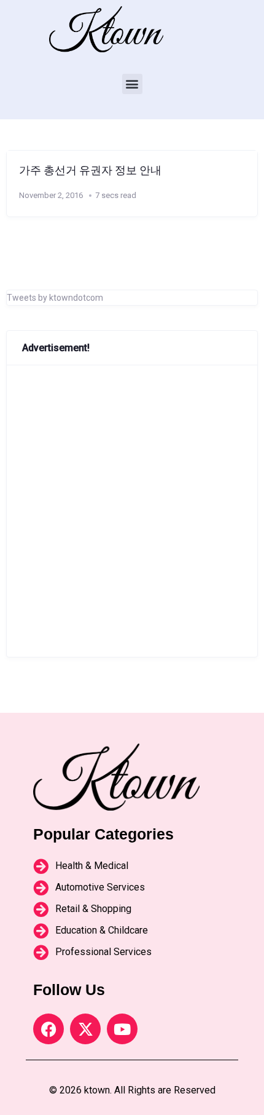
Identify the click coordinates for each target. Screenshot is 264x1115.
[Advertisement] (132, 511)
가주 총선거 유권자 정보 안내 (90, 170)
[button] (132, 84)
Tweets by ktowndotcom (55, 298)
